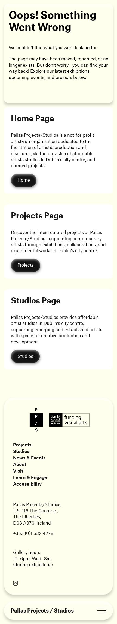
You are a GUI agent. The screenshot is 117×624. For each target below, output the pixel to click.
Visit (18, 470)
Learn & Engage (30, 477)
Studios (21, 451)
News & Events (29, 457)
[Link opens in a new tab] (15, 583)
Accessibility (27, 483)
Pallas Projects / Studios (42, 610)
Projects (22, 444)
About (19, 464)
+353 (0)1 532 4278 (33, 533)
